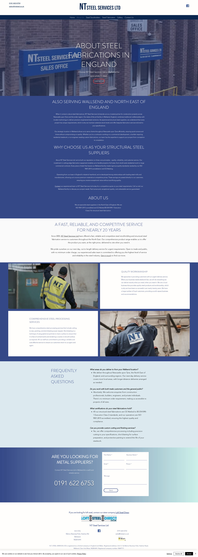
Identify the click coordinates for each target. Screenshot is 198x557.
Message (107, 476)
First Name (107, 455)
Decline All (178, 554)
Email (105, 464)
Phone (128, 464)
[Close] (195, 553)
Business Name (131, 455)
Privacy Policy (81, 554)
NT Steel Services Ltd (70, 236)
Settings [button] (169, 554)
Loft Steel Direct (122, 512)
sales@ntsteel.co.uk (122, 534)
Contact (57, 186)
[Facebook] (187, 5)
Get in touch (106, 255)
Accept (189, 554)
